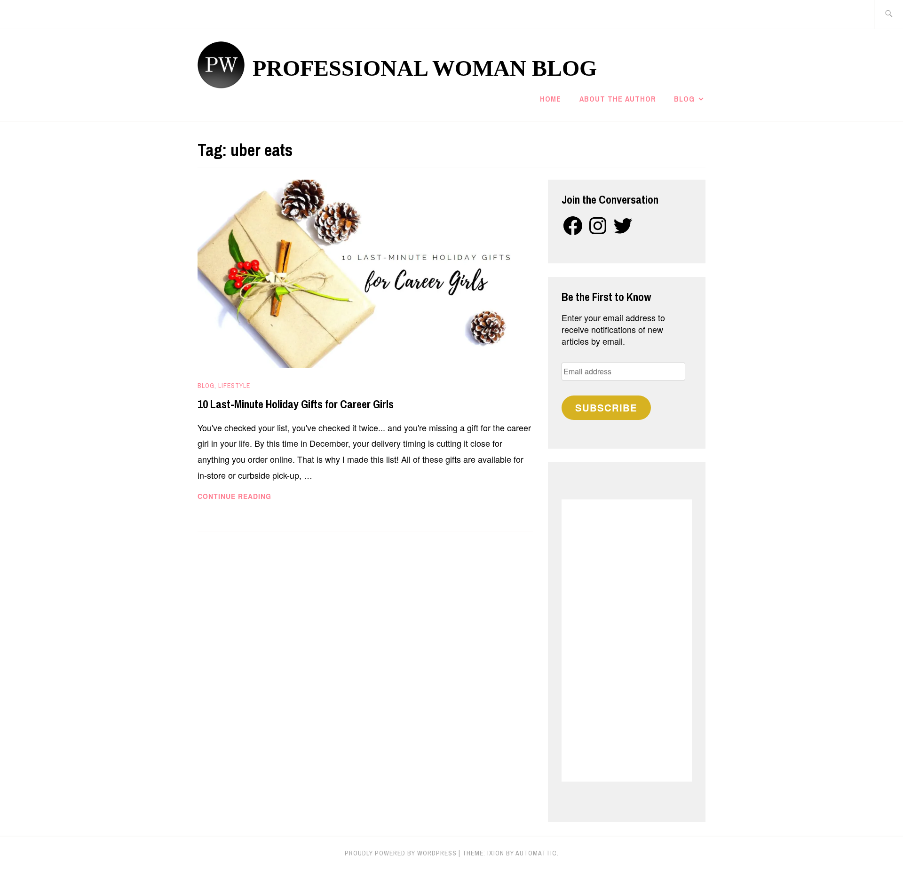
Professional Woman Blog (425, 67)
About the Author (617, 99)
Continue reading (250, 496)
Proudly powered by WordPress (401, 853)
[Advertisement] (627, 640)
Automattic (536, 853)
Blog (684, 99)
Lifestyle (234, 385)
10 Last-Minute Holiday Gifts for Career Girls (296, 403)
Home (550, 99)
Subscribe (606, 407)
